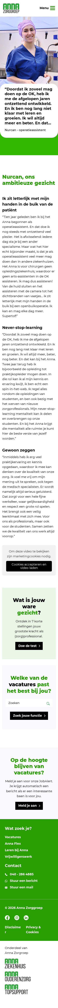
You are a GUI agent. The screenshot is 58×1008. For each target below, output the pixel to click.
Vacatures (13, 837)
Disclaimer (13, 929)
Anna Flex (13, 843)
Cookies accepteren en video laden (29, 566)
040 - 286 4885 (21, 874)
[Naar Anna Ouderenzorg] (29, 976)
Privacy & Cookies (33, 929)
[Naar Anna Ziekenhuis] (29, 963)
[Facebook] (7, 917)
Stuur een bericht (23, 881)
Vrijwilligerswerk (18, 857)
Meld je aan (27, 806)
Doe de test (27, 646)
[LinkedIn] (26, 917)
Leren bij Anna (16, 850)
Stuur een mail (21, 887)
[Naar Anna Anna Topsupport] (29, 989)
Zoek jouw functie (27, 716)
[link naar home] (11, 8)
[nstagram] (16, 917)
